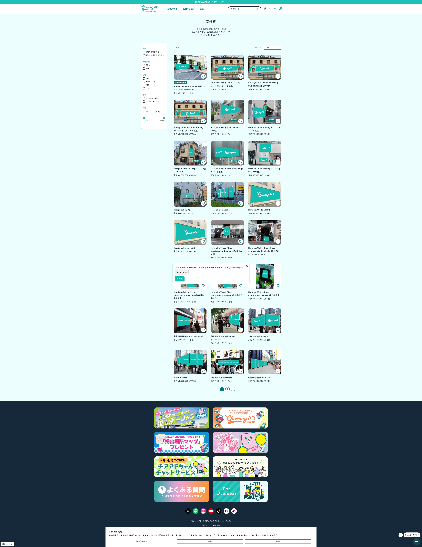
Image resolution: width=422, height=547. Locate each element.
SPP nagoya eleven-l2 (259, 336)
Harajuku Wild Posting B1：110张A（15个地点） (227, 170)
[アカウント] (275, 9)
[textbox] (148, 112)
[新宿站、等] (257, 9)
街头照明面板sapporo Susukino (188, 336)
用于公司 (216, 525)
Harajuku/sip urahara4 (222, 210)
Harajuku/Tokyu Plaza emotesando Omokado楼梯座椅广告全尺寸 (226, 295)
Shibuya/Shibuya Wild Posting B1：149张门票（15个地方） (188, 129)
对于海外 (205, 525)
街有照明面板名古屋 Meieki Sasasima (223, 338)
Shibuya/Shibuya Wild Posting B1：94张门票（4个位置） (226, 84)
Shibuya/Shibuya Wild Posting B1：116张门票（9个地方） (263, 84)
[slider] (144, 118)
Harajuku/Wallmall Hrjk (259, 210)
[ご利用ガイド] (265, 8)
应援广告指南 (188, 9)
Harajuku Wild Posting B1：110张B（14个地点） (264, 170)
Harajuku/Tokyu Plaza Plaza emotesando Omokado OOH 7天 (263, 249)
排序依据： (259, 48)
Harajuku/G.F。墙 (182, 210)
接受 (210, 541)
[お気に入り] (270, 9)
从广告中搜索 (172, 9)
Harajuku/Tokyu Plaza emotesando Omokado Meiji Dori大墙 (227, 251)
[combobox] (244, 8)
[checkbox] (155, 52)
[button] (203, 76)
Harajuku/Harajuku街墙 (185, 248)
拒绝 (278, 541)
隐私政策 (273, 535)
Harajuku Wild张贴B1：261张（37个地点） (227, 129)
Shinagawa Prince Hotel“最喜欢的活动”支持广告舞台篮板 (190, 87)
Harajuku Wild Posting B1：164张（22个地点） (190, 170)
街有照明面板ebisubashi (259, 378)
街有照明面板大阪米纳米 (221, 378)
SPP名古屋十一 (180, 378)
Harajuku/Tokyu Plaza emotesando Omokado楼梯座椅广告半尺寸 (189, 295)
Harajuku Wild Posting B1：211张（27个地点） (264, 129)
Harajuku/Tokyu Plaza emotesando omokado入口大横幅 (263, 293)
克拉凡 (203, 9)
